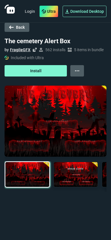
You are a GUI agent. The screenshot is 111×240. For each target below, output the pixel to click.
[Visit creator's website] (35, 50)
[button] (27, 174)
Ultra (51, 11)
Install (36, 71)
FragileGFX (20, 49)
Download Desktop (87, 11)
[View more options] (77, 70)
